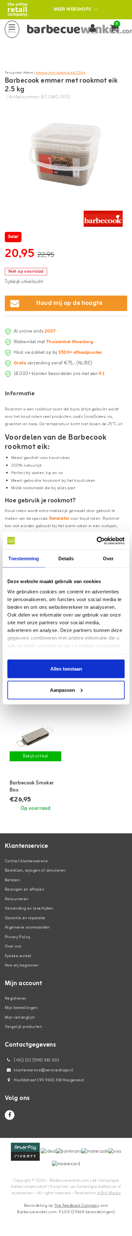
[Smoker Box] (35, 737)
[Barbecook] (103, 219)
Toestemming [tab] (23, 558)
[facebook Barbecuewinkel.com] (9, 1115)
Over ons (13, 946)
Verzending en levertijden (29, 908)
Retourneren (17, 899)
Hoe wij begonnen (22, 965)
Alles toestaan (66, 669)
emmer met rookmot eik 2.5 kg (61, 73)
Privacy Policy (17, 937)
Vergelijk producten (23, 1026)
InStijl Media (108, 1193)
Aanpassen (62, 689)
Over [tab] (108, 558)
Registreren (16, 998)
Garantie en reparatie (25, 918)
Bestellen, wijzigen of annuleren (35, 870)
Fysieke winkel (18, 956)
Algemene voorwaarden (27, 927)
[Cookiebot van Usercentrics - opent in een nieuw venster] (97, 540)
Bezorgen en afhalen (24, 889)
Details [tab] (66, 558)
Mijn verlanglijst (20, 1017)
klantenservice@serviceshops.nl (43, 1070)
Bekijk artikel (35, 756)
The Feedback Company (76, 1205)
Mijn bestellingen (21, 1007)
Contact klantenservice (26, 861)
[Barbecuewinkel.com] (17, 9)
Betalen (12, 880)
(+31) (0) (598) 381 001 (36, 1060)
